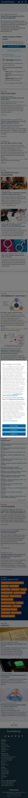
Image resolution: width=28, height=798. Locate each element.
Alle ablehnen (14, 430)
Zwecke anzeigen (14, 426)
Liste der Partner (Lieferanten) (9, 420)
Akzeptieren (14, 434)
